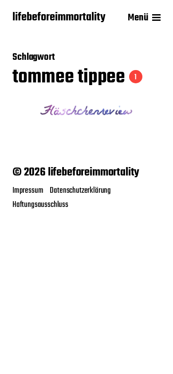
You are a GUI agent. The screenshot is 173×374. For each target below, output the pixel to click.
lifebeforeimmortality (59, 17)
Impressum (27, 190)
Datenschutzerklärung (80, 190)
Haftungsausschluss (40, 204)
